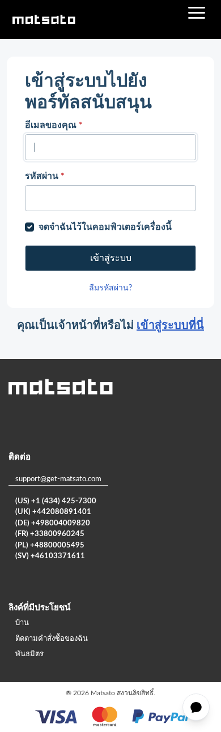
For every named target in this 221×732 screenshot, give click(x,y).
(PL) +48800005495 (49, 545)
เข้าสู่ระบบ (110, 258)
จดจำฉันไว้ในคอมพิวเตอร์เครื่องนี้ (105, 227)
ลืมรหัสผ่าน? (110, 288)
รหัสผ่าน (45, 176)
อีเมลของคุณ (54, 125)
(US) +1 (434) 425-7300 (55, 501)
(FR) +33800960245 (49, 534)
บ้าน (22, 623)
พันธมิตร (29, 654)
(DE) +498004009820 (52, 523)
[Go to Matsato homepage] (43, 19)
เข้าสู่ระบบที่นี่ (170, 325)
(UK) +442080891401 (53, 512)
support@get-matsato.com (58, 479)
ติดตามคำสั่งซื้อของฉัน (51, 639)
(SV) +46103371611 (50, 556)
